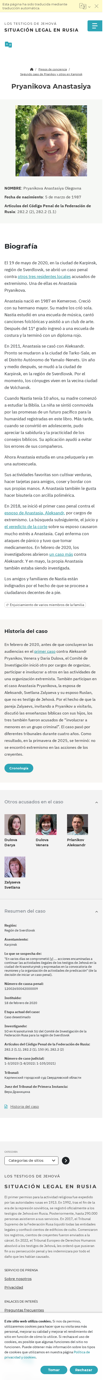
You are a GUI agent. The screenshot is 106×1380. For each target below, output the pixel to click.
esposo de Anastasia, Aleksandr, (34, 513)
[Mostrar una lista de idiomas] (85, 6)
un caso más (61, 554)
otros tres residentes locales (44, 276)
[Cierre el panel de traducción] (96, 6)
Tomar (54, 1370)
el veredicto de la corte (25, 526)
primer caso (44, 651)
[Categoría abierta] (66, 1160)
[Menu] (95, 25)
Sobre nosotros (18, 1279)
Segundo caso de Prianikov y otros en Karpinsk (51, 74)
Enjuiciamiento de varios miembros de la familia (47, 605)
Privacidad (13, 1287)
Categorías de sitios (26, 1160)
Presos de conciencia (52, 69)
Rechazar (83, 1370)
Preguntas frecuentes (24, 1310)
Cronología (18, 768)
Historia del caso (24, 1107)
